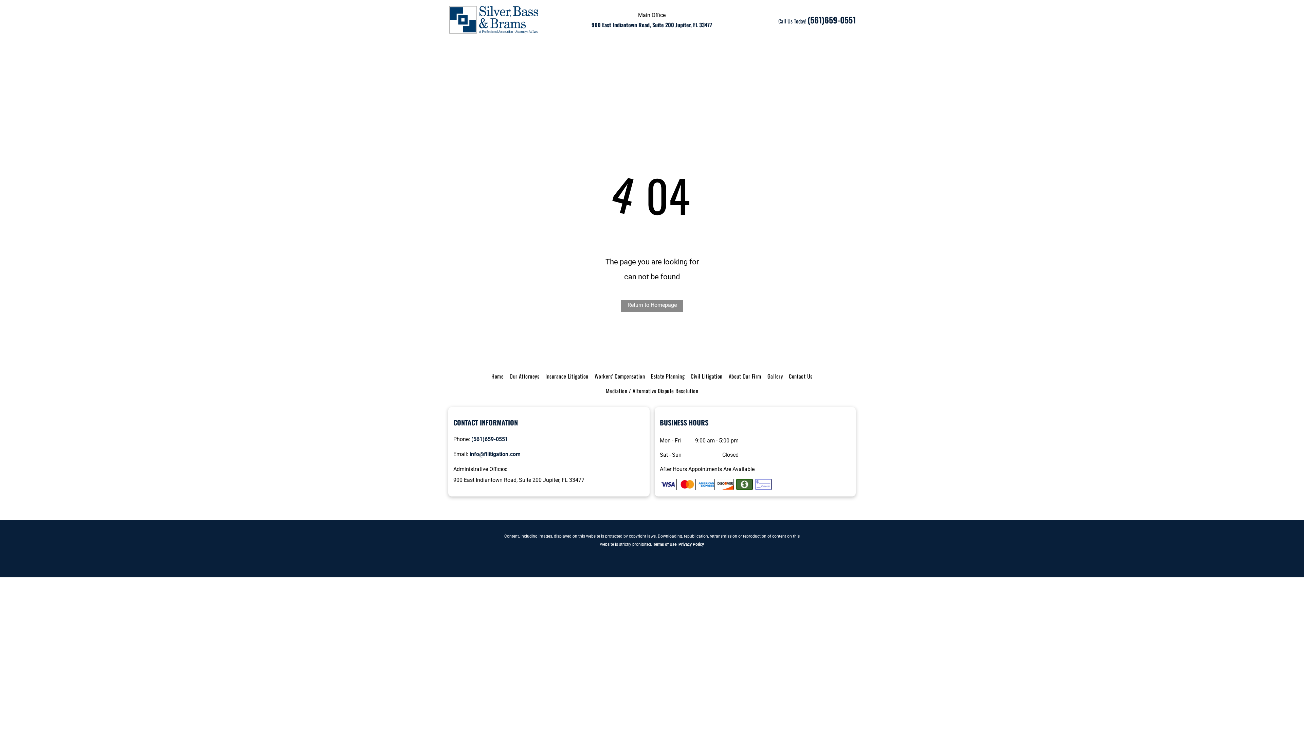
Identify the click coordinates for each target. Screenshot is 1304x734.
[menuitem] (466, 55)
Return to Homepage (652, 305)
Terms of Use (664, 544)
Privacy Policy (691, 544)
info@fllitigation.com (495, 454)
